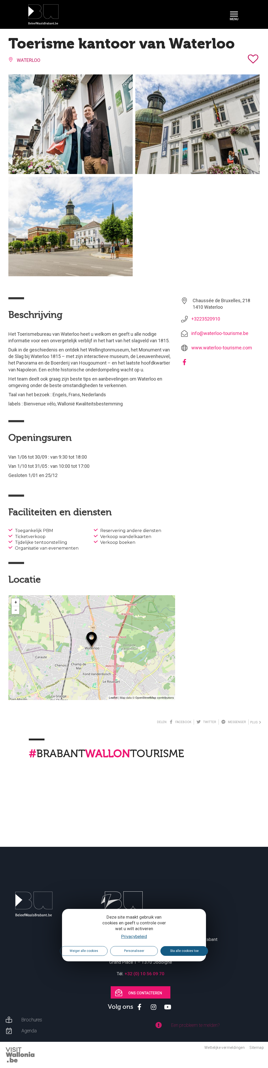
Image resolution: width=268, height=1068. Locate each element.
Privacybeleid (134, 936)
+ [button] (15, 602)
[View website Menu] (234, 14)
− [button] (15, 610)
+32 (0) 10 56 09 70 (144, 973)
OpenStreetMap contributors (154, 698)
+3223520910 (205, 319)
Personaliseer (134, 951)
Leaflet (113, 698)
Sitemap (256, 1047)
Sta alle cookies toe (184, 951)
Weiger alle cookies (84, 951)
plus (254, 722)
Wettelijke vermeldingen (224, 1047)
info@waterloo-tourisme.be (219, 333)
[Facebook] (184, 364)
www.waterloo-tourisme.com (221, 347)
